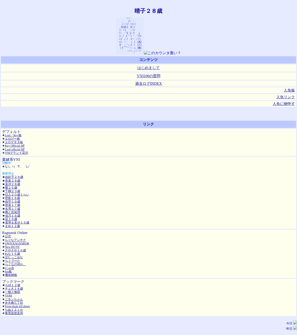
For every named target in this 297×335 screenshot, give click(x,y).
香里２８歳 (12, 180)
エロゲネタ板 (14, 142)
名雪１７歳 (12, 208)
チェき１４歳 (14, 288)
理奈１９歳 (12, 198)
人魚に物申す (284, 104)
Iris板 (8, 271)
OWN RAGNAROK (17, 243)
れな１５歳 (12, 254)
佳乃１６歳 (12, 215)
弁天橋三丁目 (14, 302)
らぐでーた (12, 260)
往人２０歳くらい (17, 194)
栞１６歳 (11, 219)
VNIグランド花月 (16, 153)
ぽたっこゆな (14, 257)
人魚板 (289, 90)
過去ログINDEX (148, 83)
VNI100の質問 (148, 76)
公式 (8, 236)
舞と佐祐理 (12, 212)
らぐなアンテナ (15, 240)
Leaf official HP (15, 149)
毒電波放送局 (14, 313)
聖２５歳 (11, 187)
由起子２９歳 (14, 177)
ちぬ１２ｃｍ (14, 309)
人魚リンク (285, 97)
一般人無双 (12, 292)
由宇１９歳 (12, 201)
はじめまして (148, 68)
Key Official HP (15, 145)
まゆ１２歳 (12, 226)
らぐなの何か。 (15, 264)
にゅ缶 (9, 268)
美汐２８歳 (12, 184)
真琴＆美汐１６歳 (17, 222)
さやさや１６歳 (15, 250)
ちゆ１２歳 (12, 285)
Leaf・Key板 (13, 135)
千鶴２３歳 (12, 191)
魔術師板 (11, 275)
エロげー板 (12, 138)
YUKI (8, 295)
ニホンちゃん (14, 299)
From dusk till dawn (17, 306)
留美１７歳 (12, 205)
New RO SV (12, 247)
